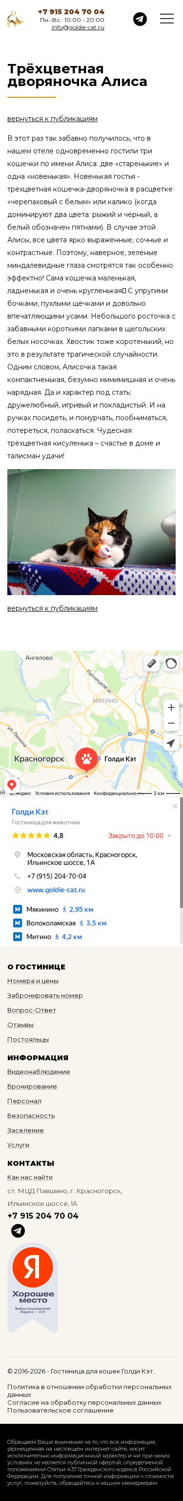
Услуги (18, 1145)
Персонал (24, 1101)
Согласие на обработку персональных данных (84, 1402)
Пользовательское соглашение (60, 1410)
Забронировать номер (45, 995)
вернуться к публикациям (52, 118)
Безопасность (31, 1115)
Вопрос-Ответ (31, 1010)
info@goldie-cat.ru (78, 27)
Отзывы (20, 1025)
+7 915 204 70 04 (71, 11)
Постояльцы (28, 1039)
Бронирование (32, 1086)
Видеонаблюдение (38, 1071)
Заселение (25, 1130)
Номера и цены (33, 981)
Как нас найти (30, 1177)
